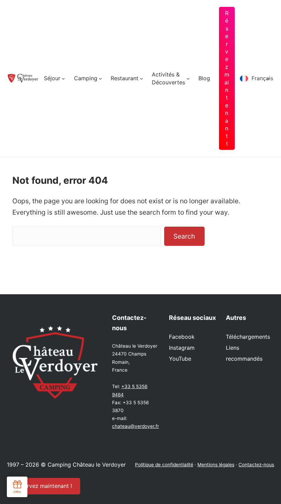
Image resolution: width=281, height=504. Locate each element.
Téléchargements (248, 336)
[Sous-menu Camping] (100, 78)
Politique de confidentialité (164, 464)
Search (184, 236)
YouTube (180, 358)
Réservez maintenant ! (226, 78)
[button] (257, 78)
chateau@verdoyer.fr (135, 426)
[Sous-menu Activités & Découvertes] (188, 78)
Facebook (182, 336)
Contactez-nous (256, 464)
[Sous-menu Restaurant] (141, 78)
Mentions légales (215, 464)
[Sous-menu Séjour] (63, 78)
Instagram (182, 347)
